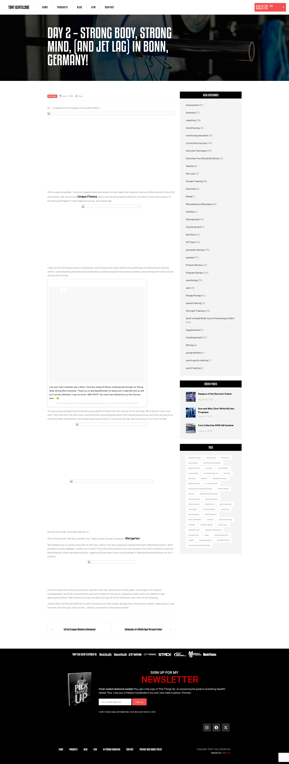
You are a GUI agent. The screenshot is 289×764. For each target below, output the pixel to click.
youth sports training (197, 360)
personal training (195, 249)
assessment (211, 458)
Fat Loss (190, 173)
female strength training (209, 494)
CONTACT (109, 7)
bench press (193, 463)
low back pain (193, 514)
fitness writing (193, 504)
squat (206, 535)
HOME (45, 7)
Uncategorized (193, 337)
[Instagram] (207, 727)
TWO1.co (226, 753)
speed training (193, 303)
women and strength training (199, 545)
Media (189, 196)
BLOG (79, 7)
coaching (191, 120)
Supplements (193, 329)
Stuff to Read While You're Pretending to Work (210, 318)
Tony (80, 96)
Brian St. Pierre (194, 468)
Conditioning (193, 127)
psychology (192, 280)
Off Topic (52, 96)
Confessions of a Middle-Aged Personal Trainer (143, 629)
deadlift (204, 478)
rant (188, 287)
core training (193, 473)
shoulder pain (193, 535)
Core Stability (223, 468)
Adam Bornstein (194, 458)
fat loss (191, 494)
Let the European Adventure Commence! (79, 629)
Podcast (191, 525)
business (191, 112)
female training (194, 499)
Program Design (194, 272)
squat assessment (221, 535)
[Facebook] (216, 727)
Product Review (194, 264)
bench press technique (212, 463)
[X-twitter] (226, 727)
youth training (193, 367)
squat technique (205, 540)
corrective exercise (211, 473)
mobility (190, 211)
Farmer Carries (223, 488)
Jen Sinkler (192, 509)
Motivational (192, 219)
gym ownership (225, 504)
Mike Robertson (211, 514)
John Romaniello (208, 509)
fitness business (211, 499)
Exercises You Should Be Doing (202, 158)
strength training (223, 540)
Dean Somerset (194, 483)
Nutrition (191, 234)
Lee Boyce (225, 509)
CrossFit (227, 473)
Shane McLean (193, 530)
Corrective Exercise (196, 143)
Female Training (194, 181)
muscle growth (194, 226)
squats (191, 540)
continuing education (197, 135)
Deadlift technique (220, 478)
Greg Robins (209, 504)
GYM (93, 7)
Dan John (192, 478)
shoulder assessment (213, 530)
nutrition (210, 519)
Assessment (192, 104)
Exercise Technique (196, 150)
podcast (190, 257)
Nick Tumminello (194, 519)
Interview (191, 188)
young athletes (194, 352)
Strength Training (195, 310)
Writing (190, 345)
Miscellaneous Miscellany (199, 204)
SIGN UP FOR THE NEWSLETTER (264, 7)
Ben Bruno (225, 458)
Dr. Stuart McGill (212, 483)
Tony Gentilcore (80, 403)
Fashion (190, 165)
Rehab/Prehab (193, 295)
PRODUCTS (62, 7)
